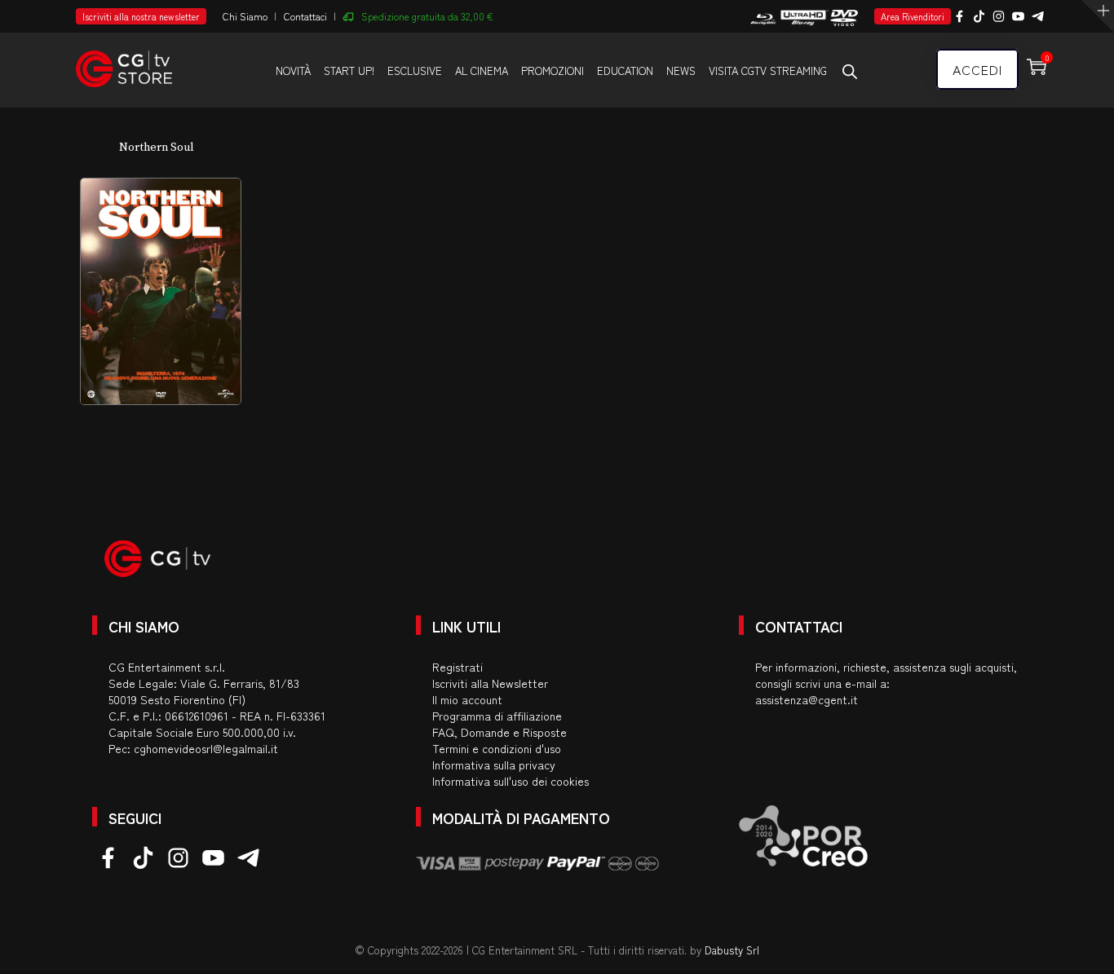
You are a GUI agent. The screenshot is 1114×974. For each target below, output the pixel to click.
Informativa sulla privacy (493, 764)
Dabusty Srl (732, 950)
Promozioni (552, 70)
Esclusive (414, 70)
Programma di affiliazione (497, 715)
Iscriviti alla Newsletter (490, 683)
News (681, 70)
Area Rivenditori (912, 16)
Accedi (977, 69)
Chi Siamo (245, 16)
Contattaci (305, 16)
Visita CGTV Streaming (768, 70)
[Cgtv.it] (124, 61)
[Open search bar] (850, 71)
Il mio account (467, 699)
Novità (293, 70)
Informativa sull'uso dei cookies (510, 781)
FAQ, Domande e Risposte (499, 732)
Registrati (457, 667)
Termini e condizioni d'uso (496, 748)
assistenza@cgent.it (806, 699)
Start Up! (349, 70)
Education (625, 70)
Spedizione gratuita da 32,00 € (427, 16)
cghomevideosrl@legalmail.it (206, 748)
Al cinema (481, 70)
